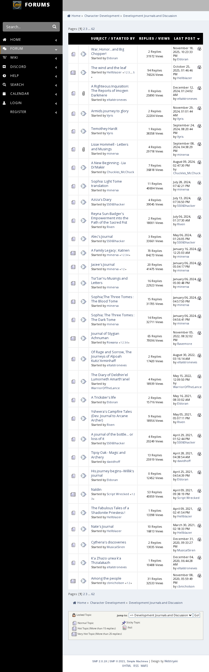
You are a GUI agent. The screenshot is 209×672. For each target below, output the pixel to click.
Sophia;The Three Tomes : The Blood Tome (112, 299)
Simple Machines (137, 661)
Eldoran (112, 58)
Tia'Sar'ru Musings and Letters (109, 280)
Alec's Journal (102, 236)
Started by (123, 38)
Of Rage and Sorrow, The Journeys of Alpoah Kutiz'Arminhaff (111, 356)
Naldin (96, 489)
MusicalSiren (116, 547)
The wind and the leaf (108, 67)
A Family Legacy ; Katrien (110, 250)
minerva (113, 153)
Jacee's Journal (103, 264)
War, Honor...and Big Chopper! (107, 51)
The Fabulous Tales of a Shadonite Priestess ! (110, 510)
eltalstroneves (117, 100)
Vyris (110, 115)
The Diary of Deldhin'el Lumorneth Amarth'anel (110, 377)
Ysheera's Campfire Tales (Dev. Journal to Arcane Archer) (111, 416)
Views (164, 38)
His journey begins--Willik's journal (112, 473)
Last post (185, 38)
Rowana (112, 342)
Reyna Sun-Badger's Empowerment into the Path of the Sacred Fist (109, 218)
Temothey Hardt (104, 128)
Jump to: (122, 615)
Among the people (106, 578)
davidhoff (113, 462)
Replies (146, 38)
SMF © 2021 (117, 661)
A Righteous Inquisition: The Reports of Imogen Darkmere (110, 90)
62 (92, 29)
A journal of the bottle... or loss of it (112, 436)
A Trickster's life (103, 397)
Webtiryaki (171, 661)
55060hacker (116, 204)
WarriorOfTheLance (105, 388)
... (89, 29)
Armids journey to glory (109, 111)
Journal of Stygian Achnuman (105, 335)
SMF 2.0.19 (99, 661)
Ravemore (184, 344)
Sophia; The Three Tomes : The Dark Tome (112, 317)
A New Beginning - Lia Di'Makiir (108, 165)
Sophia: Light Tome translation (106, 183)
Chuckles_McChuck (120, 172)
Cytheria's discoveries (108, 542)
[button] (68, 5)
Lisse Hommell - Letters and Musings (109, 146)
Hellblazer (114, 72)
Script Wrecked (118, 494)
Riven (111, 227)
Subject (99, 38)
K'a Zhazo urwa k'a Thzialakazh (106, 560)
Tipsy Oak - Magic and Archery (108, 454)
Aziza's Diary (101, 199)
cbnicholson (115, 583)
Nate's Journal (102, 526)
